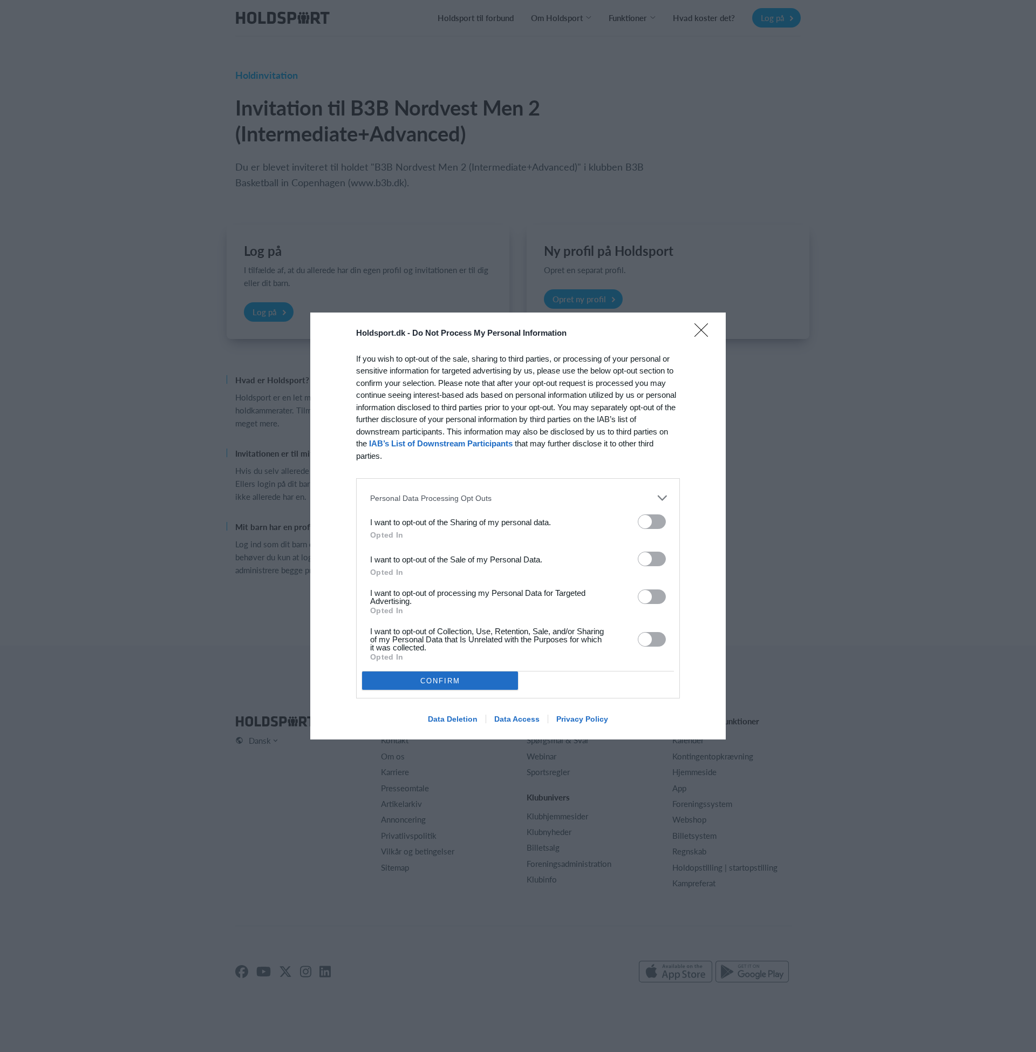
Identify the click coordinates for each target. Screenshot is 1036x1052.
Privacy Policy (582, 719)
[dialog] (518, 526)
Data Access (517, 719)
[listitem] (518, 498)
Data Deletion (453, 719)
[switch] (652, 521)
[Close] (704, 333)
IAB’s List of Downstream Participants (441, 443)
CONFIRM (440, 681)
